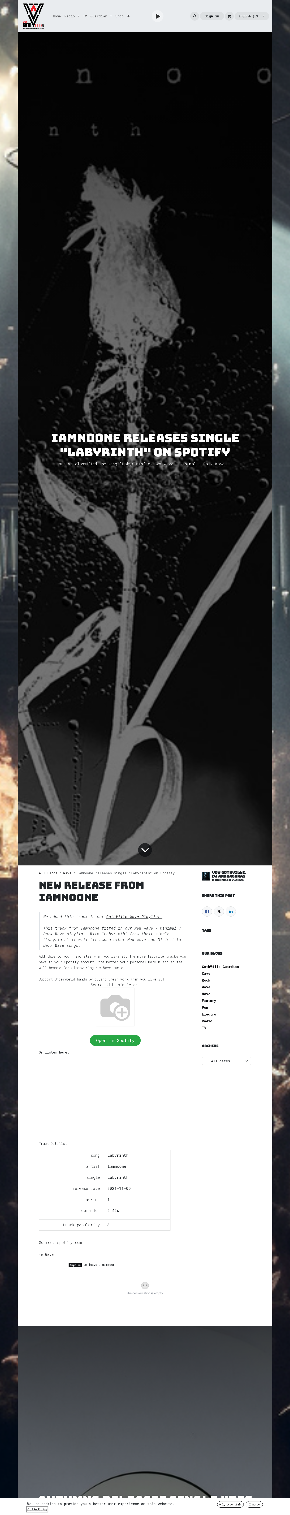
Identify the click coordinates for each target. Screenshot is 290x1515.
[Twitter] (219, 911)
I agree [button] (254, 1504)
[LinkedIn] (231, 911)
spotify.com (69, 1242)
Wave (67, 873)
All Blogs (48, 873)
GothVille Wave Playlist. (134, 916)
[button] (194, 16)
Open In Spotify (115, 1040)
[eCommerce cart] (229, 16)
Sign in (212, 16)
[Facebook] (207, 911)
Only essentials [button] (230, 1504)
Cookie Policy (37, 1509)
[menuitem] (57, 16)
